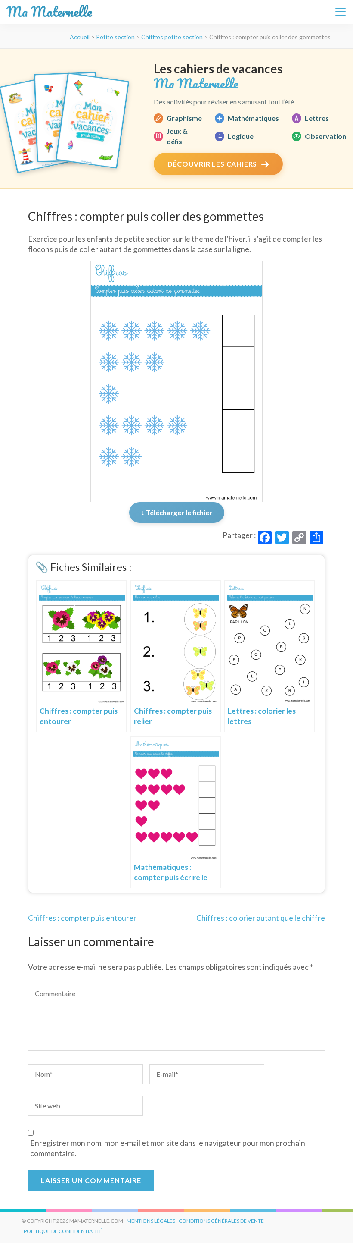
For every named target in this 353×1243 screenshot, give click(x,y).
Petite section (115, 37)
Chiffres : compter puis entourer (82, 917)
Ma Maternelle (49, 11)
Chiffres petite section (172, 37)
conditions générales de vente (221, 1221)
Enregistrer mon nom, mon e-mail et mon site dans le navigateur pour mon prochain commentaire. (167, 1148)
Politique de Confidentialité (63, 1231)
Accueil (80, 37)
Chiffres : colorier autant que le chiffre (260, 917)
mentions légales (151, 1221)
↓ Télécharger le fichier (176, 512)
